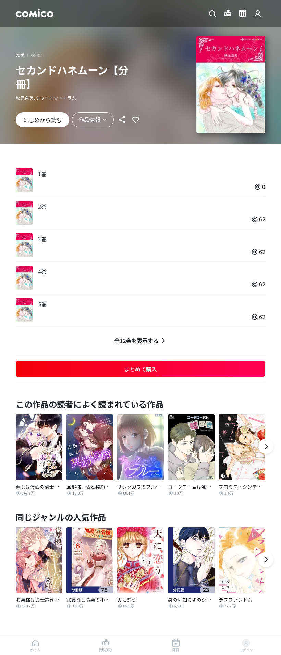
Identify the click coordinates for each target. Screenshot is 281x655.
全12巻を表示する (136, 340)
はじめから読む (42, 120)
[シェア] (122, 119)
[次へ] (265, 446)
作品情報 (89, 119)
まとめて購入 (140, 369)
